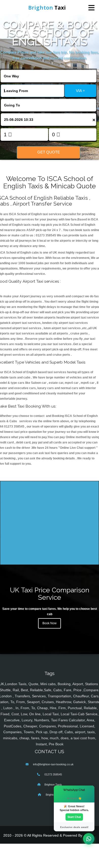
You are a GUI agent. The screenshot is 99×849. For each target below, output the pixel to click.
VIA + (80, 90)
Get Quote (48, 152)
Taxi (47, 7)
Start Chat (74, 816)
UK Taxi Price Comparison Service (49, 593)
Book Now (49, 623)
